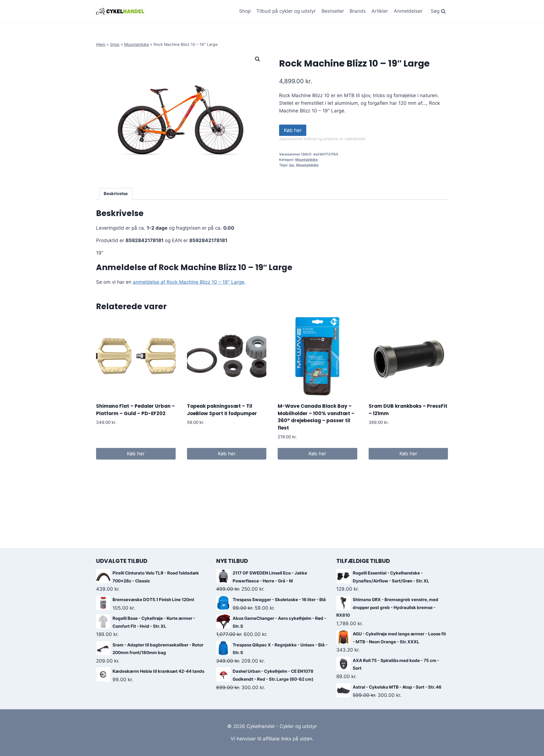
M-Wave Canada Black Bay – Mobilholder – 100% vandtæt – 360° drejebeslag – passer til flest (316, 417)
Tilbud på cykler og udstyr (286, 11)
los (291, 165)
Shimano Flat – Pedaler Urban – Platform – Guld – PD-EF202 (135, 410)
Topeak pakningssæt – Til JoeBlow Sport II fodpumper (222, 410)
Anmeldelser (408, 11)
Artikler (379, 11)
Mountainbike (136, 44)
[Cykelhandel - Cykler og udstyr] (120, 11)
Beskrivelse (116, 193)
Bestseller (333, 11)
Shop (245, 11)
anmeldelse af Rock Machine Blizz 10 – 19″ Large (188, 282)
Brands (358, 11)
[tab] (116, 194)
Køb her (292, 130)
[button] (257, 59)
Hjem (100, 44)
